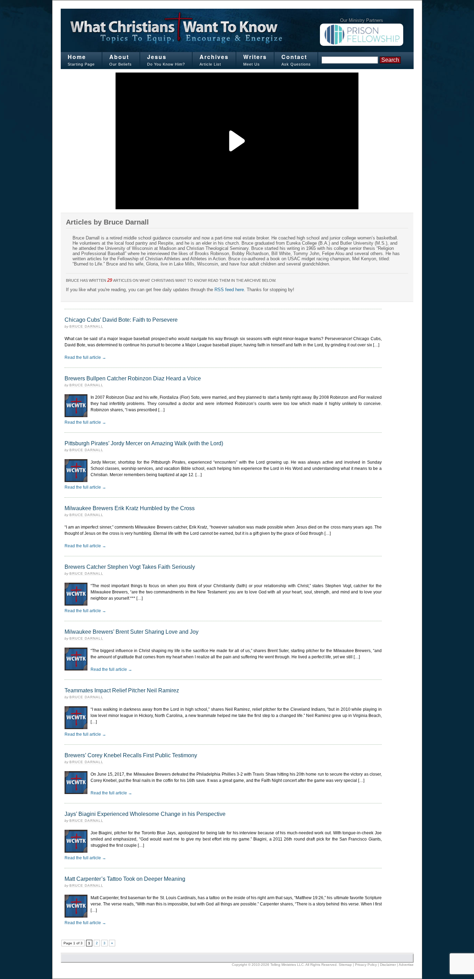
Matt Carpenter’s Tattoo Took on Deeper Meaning (125, 879)
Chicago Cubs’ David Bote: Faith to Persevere (121, 320)
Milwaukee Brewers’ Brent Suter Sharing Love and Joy (131, 632)
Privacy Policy (366, 965)
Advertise (406, 965)
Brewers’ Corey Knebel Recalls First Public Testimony (131, 755)
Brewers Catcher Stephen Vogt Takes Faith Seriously (130, 567)
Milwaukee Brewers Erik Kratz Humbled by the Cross (130, 508)
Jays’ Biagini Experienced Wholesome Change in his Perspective (145, 814)
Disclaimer (388, 965)
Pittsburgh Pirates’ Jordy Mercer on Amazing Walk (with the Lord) (144, 443)
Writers (255, 57)
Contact (294, 57)
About (119, 57)
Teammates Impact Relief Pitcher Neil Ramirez (122, 690)
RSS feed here (229, 289)
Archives (214, 57)
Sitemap (345, 965)
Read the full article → (85, 357)
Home (77, 57)
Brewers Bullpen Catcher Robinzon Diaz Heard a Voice (133, 378)
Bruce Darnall (86, 326)
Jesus (157, 57)
